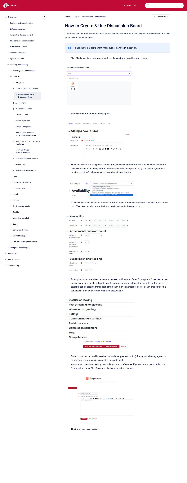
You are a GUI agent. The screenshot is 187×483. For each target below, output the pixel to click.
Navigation (20, 82)
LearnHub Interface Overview (27, 159)
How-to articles (13, 260)
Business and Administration (21, 23)
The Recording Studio (21, 206)
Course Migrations (23, 121)
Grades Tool (20, 164)
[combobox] (164, 5)
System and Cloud (17, 59)
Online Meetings (19, 236)
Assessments (21, 103)
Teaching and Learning (19, 65)
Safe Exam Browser (20, 230)
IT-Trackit (127, 5)
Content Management (24, 109)
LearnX (15, 176)
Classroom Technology (22, 182)
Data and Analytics (17, 29)
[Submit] (148, 5)
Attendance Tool (22, 115)
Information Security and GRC (21, 35)
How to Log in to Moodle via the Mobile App (28, 142)
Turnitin (16, 212)
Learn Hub (17, 76)
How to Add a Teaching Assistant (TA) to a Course (26, 134)
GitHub (15, 194)
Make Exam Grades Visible (26, 170)
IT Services (11, 17)
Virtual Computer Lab (21, 218)
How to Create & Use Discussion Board (26, 95)
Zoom (15, 224)
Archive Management (24, 127)
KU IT (136, 5)
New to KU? (11, 254)
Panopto (16, 200)
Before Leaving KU (14, 266)
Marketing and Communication (22, 41)
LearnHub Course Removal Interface (23, 151)
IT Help (14, 5)
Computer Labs (19, 188)
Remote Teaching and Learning (25, 242)
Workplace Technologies (19, 248)
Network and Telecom (18, 47)
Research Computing (18, 53)
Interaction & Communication (27, 88)
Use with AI (161, 17)
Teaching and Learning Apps (24, 71)
